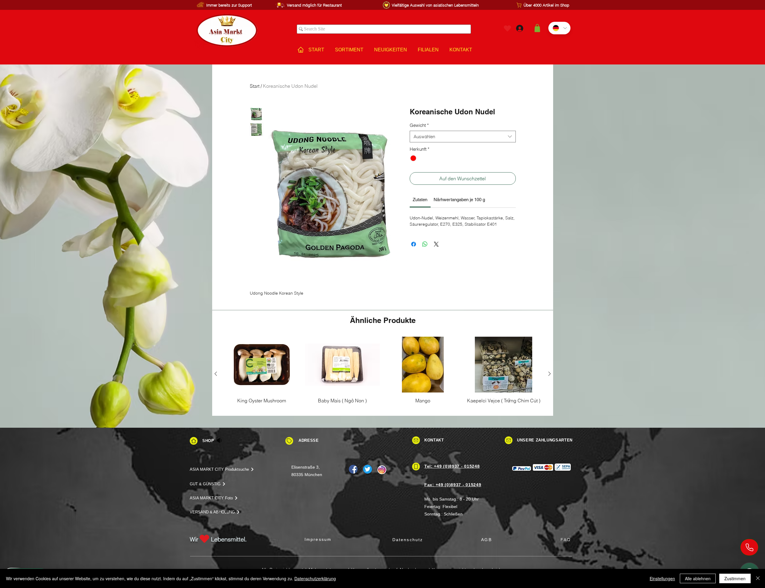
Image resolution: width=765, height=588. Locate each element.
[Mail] (416, 440)
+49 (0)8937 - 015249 (458, 484)
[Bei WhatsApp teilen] (425, 244)
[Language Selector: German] (559, 28)
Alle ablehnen (698, 578)
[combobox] (463, 136)
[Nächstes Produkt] (549, 373)
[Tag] (289, 441)
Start (254, 86)
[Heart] (507, 28)
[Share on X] (436, 244)
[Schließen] (757, 578)
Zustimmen (735, 578)
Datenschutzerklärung (315, 578)
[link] (420, 199)
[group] (382, 373)
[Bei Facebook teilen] (413, 244)
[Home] (194, 441)
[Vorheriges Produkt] (215, 373)
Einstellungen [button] (662, 578)
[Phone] (749, 547)
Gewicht (419, 125)
